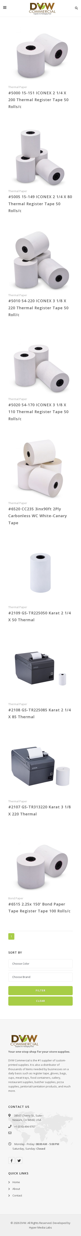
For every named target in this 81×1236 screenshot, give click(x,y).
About (16, 1189)
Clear (40, 1001)
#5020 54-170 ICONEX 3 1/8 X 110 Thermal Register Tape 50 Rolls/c (38, 411)
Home (16, 1182)
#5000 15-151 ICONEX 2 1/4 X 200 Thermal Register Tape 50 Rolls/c (38, 99)
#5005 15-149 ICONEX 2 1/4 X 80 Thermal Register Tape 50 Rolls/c (40, 203)
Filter (40, 990)
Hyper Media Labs (40, 1227)
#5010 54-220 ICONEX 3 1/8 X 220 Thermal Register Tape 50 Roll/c (38, 307)
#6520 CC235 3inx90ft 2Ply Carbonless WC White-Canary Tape (37, 515)
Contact (17, 1195)
